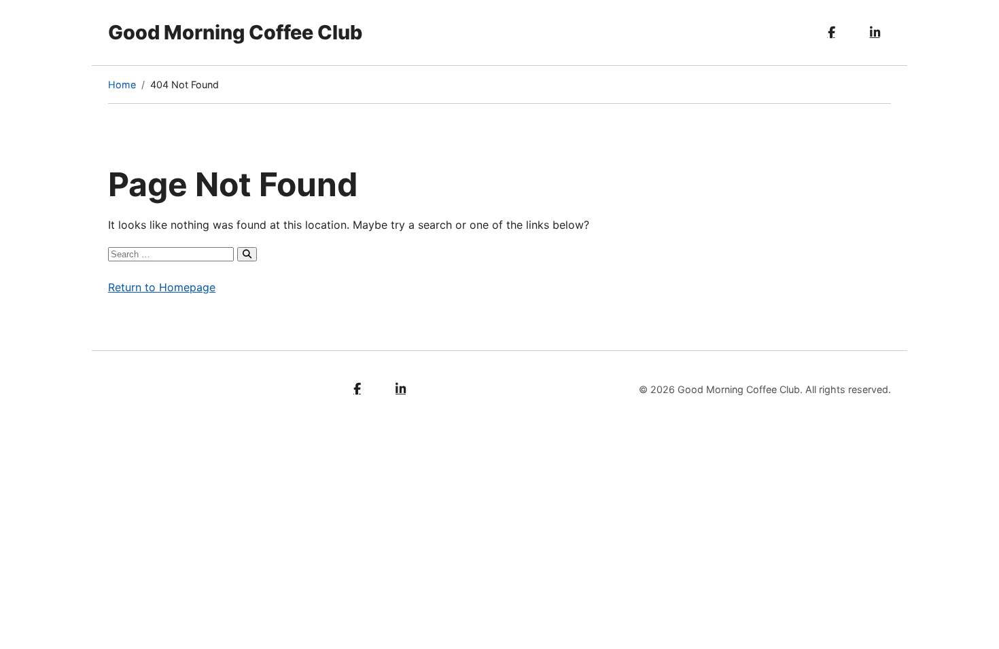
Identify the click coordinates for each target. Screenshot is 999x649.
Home (122, 84)
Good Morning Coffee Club (235, 32)
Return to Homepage (161, 287)
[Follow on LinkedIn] (874, 32)
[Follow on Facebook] (831, 32)
